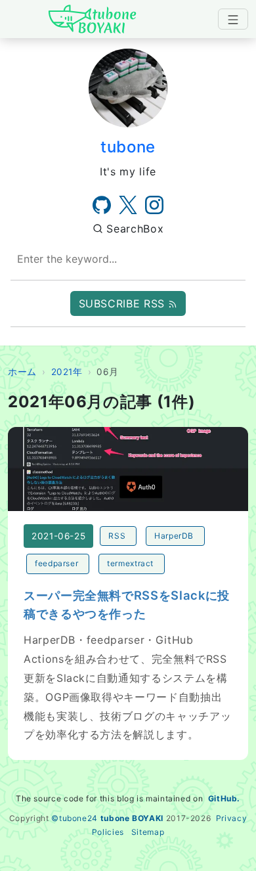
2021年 (67, 372)
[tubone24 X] (128, 205)
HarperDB (174, 536)
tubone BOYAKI (131, 818)
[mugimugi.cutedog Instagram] (154, 205)
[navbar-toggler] (233, 19)
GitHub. (224, 798)
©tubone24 (74, 818)
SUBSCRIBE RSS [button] (124, 303)
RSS (116, 536)
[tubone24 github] (102, 205)
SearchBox (133, 228)
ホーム (22, 372)
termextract (130, 563)
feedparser (56, 563)
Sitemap (147, 832)
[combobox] (128, 259)
